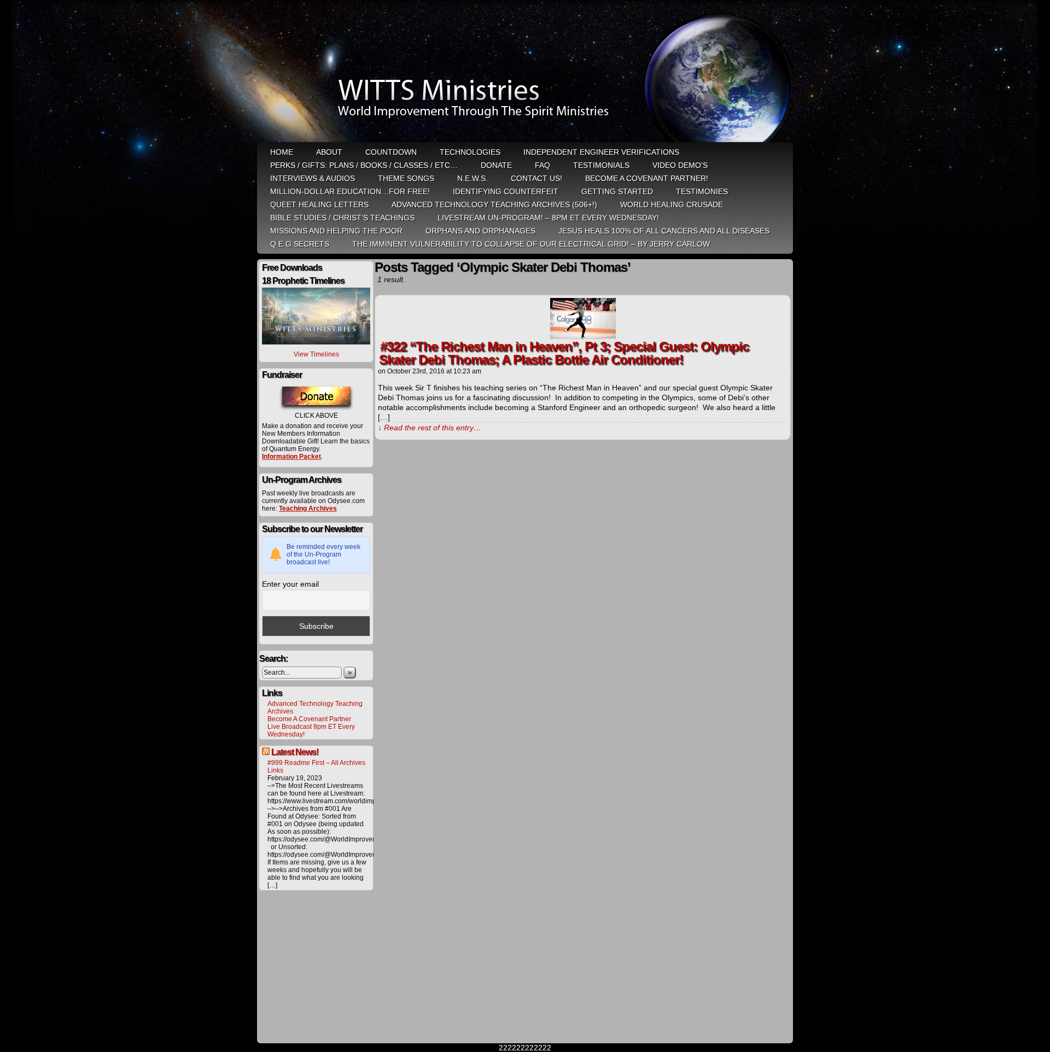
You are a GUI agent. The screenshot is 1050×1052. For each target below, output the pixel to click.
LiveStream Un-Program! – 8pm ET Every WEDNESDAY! (548, 217)
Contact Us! (536, 178)
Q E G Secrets (299, 243)
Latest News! (294, 752)
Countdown (391, 152)
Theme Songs (406, 178)
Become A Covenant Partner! (646, 178)
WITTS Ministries (526, 72)
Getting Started (617, 191)
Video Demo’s (680, 165)
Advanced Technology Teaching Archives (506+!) (494, 204)
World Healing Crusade (671, 204)
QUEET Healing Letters (319, 204)
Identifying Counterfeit (505, 191)
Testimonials (601, 165)
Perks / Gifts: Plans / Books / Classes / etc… (364, 165)
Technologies (470, 152)
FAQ (542, 165)
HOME (281, 152)
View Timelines (316, 354)
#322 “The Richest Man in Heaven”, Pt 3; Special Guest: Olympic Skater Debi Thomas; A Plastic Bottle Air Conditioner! (564, 353)
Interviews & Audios (312, 178)
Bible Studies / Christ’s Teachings (342, 217)
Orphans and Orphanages (480, 230)
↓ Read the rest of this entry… (429, 427)
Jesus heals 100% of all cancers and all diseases (663, 230)
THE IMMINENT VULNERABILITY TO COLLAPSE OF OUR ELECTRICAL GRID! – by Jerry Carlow (531, 243)
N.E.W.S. (472, 178)
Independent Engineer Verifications (601, 152)
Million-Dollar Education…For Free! (350, 191)
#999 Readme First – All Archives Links (316, 766)
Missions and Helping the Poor (336, 230)
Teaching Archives (308, 508)
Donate (496, 165)
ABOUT (329, 152)
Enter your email (290, 584)
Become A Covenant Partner (309, 719)
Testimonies (702, 191)
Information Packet (291, 456)
